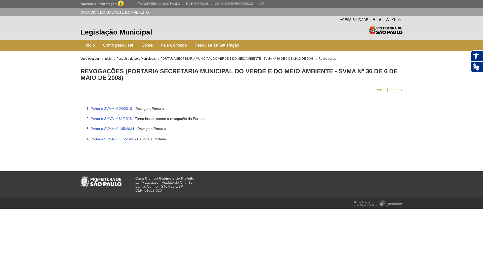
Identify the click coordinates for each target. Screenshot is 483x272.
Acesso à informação (98, 4)
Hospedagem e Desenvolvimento (378, 202)
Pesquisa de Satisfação (217, 45)
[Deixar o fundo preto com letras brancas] (393, 18)
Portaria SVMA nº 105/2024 (112, 129)
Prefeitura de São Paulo (386, 33)
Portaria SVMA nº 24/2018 (111, 109)
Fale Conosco (174, 45)
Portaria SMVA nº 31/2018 (111, 119)
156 (261, 4)
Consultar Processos (234, 4)
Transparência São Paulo (158, 4)
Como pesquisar (118, 45)
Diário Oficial (197, 4)
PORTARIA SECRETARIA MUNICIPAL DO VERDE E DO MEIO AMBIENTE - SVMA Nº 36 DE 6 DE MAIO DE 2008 (237, 58)
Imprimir (396, 90)
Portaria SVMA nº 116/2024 (113, 139)
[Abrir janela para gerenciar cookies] (399, 18)
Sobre (147, 45)
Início (90, 45)
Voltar (381, 90)
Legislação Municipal (116, 32)
